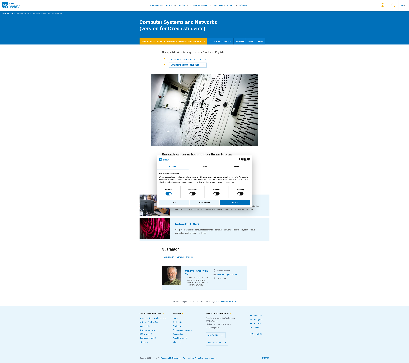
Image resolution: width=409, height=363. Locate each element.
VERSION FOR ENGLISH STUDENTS (186, 59)
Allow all (235, 202)
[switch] (192, 193)
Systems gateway (147, 330)
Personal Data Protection (193, 358)
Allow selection (204, 202)
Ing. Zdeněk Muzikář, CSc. (227, 301)
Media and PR (214, 343)
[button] (156, 5)
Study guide (145, 326)
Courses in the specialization (220, 41)
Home (175, 318)
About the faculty (180, 338)
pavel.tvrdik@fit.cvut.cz (227, 274)
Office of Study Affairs (149, 322)
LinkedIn (257, 327)
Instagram (258, 319)
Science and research (182, 330)
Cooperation (178, 334)
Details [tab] (204, 167)
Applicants (177, 322)
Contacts (213, 335)
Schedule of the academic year (153, 318)
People (250, 41)
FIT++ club (255, 334)
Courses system (147, 338)
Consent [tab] (172, 167)
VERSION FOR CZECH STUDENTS (185, 65)
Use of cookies (211, 358)
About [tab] (236, 167)
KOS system (145, 334)
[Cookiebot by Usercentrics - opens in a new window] (240, 159)
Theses (260, 41)
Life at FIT (177, 342)
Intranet (143, 342)
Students (177, 326)
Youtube (257, 323)
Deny (174, 202)
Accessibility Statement (171, 358)
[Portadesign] (265, 357)
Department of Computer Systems (178, 257)
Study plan (240, 41)
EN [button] (402, 5)
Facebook (257, 315)
